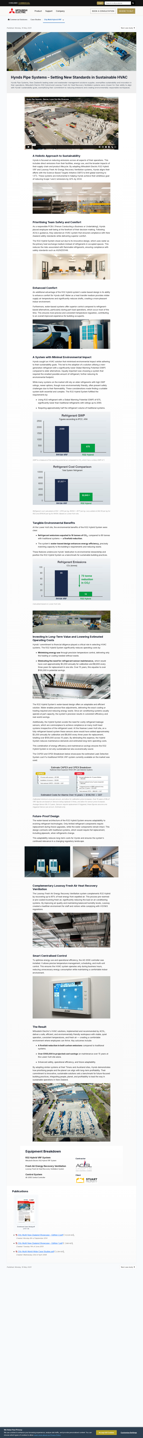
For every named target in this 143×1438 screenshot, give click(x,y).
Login (100, 3)
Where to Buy (126, 11)
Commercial (24, 3)
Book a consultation (103, 11)
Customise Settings (129, 1433)
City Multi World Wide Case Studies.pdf (36, 1251)
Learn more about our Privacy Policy (47, 1435)
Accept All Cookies (106, 1433)
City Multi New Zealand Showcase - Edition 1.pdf (40, 1243)
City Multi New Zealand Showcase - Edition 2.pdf (40, 1235)
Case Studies (35, 19)
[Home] (21, 11)
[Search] (133, 3)
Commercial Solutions (18, 19)
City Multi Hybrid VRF (53, 19)
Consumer (13, 3)
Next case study (127, 28)
